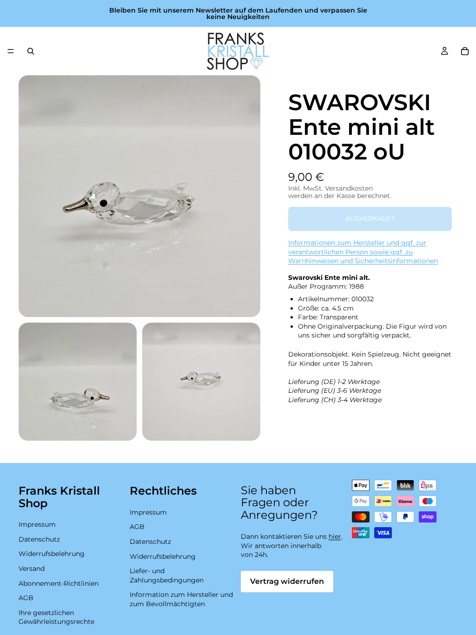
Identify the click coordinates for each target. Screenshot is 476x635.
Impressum (37, 524)
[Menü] (10, 51)
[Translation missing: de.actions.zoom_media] (139, 196)
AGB (26, 598)
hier (335, 536)
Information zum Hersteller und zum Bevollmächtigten (181, 599)
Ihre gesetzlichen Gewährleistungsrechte (56, 617)
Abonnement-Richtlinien (59, 583)
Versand (32, 568)
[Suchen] (30, 51)
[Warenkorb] (465, 51)
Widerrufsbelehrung (52, 553)
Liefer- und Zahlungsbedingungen (167, 575)
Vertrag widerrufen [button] (287, 581)
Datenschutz (39, 539)
